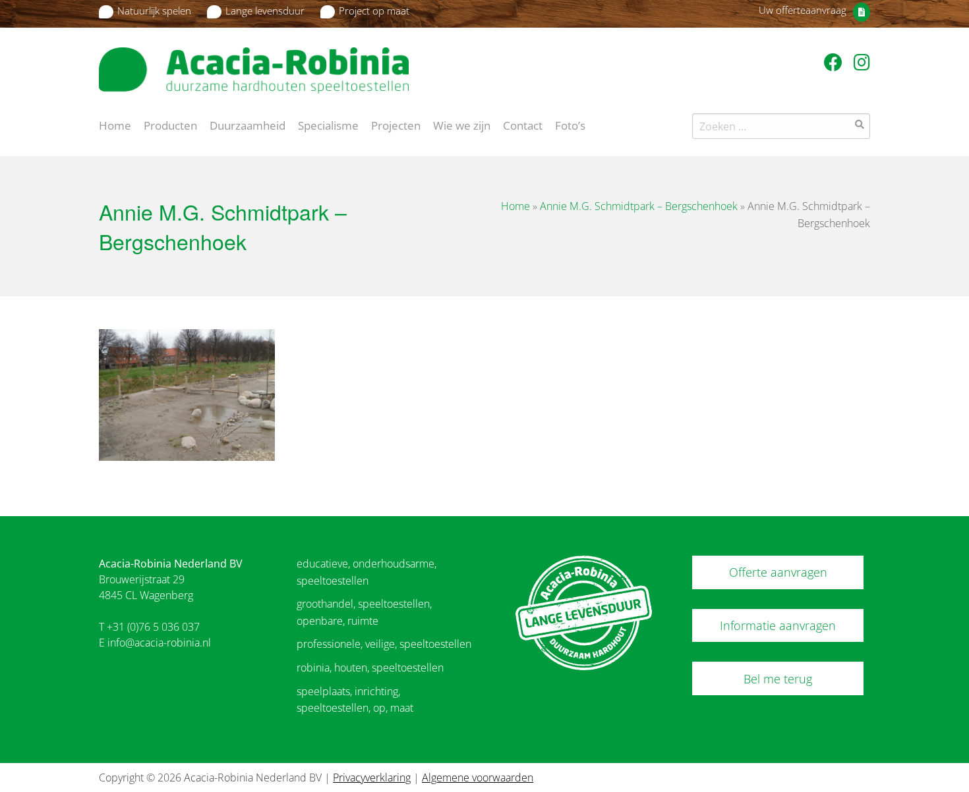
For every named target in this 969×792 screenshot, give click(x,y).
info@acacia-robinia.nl (159, 642)
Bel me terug (778, 679)
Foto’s (570, 124)
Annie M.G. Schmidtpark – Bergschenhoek (639, 206)
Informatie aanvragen (778, 625)
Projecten (396, 124)
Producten (170, 124)
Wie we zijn (461, 124)
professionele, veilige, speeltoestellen (384, 644)
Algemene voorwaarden (477, 777)
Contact (523, 124)
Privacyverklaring (372, 777)
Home (115, 124)
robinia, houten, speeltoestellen (370, 667)
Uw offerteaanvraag (802, 9)
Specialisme (328, 124)
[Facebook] (835, 61)
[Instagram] (862, 61)
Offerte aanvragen (778, 572)
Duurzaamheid (247, 124)
